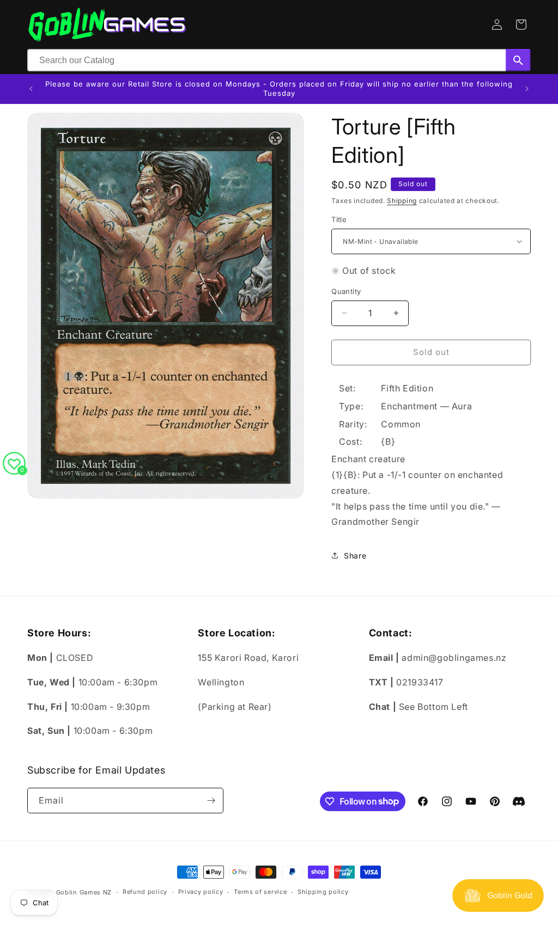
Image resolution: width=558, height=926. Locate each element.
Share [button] (355, 555)
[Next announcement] (527, 88)
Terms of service (260, 892)
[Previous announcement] (31, 88)
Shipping (402, 201)
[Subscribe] (211, 800)
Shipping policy (323, 892)
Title (339, 219)
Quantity (346, 291)
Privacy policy (200, 892)
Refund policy (145, 892)
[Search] (518, 60)
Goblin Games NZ (84, 892)
